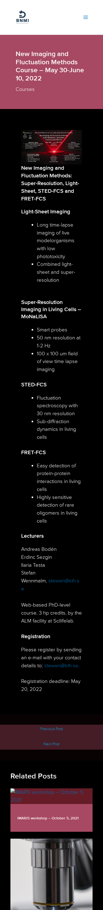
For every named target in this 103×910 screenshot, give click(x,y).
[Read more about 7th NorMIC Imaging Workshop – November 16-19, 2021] (51, 887)
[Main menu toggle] (86, 17)
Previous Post (51, 729)
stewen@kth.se (61, 665)
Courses (25, 89)
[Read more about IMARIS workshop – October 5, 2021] (51, 795)
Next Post (51, 744)
